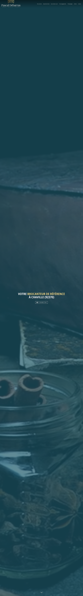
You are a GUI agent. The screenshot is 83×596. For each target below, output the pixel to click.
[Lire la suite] (41, 592)
